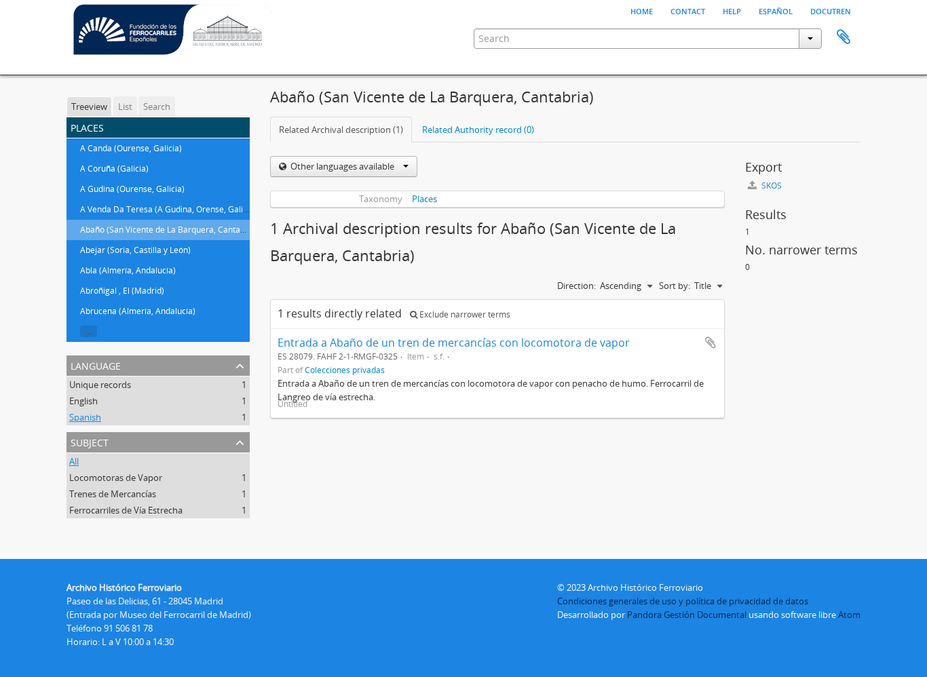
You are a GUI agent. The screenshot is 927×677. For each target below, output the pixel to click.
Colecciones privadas (345, 369)
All (74, 461)
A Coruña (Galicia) (114, 168)
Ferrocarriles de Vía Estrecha (126, 510)
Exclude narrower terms (463, 314)
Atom (849, 614)
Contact (687, 10)
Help (732, 10)
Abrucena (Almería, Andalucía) (137, 311)
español (776, 10)
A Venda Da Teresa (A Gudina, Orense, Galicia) (168, 209)
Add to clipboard (710, 342)
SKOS (770, 185)
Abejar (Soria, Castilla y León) (135, 250)
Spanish (85, 417)
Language (96, 364)
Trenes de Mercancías (112, 494)
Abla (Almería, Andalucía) (128, 270)
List (125, 106)
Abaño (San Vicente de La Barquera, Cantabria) (169, 229)
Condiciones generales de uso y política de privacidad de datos (682, 601)
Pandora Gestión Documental (686, 614)
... (89, 331)
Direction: (576, 285)
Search (156, 106)
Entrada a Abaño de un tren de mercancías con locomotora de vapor (454, 342)
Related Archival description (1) (341, 129)
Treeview (89, 106)
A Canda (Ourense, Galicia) (131, 148)
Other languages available (342, 166)
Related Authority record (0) (478, 129)
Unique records (100, 385)
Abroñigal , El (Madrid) (122, 290)
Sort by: (674, 285)
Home (641, 10)
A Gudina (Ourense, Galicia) (132, 189)
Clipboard (843, 37)
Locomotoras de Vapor (115, 477)
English (83, 401)
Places (424, 199)
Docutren (830, 10)
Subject (90, 441)
